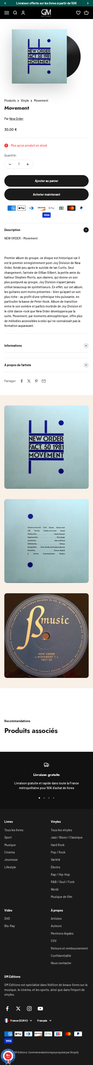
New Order (16, 118)
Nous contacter (61, 963)
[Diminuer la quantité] (10, 164)
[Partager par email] (43, 381)
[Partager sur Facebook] (21, 381)
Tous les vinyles (61, 830)
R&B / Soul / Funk (62, 882)
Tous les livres (13, 830)
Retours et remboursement (69, 948)
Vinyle (25, 100)
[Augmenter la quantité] (27, 164)
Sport (8, 837)
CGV (53, 941)
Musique (10, 845)
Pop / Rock (58, 852)
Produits (10, 100)
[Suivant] (88, 3)
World (54, 889)
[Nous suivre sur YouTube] (40, 1008)
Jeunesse (11, 859)
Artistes (56, 918)
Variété (55, 859)
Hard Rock (57, 845)
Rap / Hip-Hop (60, 874)
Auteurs (56, 926)
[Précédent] (5, 3)
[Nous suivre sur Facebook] (7, 1008)
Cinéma (9, 852)
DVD (7, 918)
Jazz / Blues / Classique (67, 837)
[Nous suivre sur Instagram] (29, 1008)
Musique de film (61, 897)
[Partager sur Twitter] (29, 381)
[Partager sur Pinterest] (36, 381)
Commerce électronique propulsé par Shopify (53, 1052)
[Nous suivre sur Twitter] (18, 1008)
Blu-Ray (9, 926)
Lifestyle (10, 867)
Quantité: (10, 155)
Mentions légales (62, 933)
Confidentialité (61, 955)
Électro (55, 867)
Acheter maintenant (46, 194)
